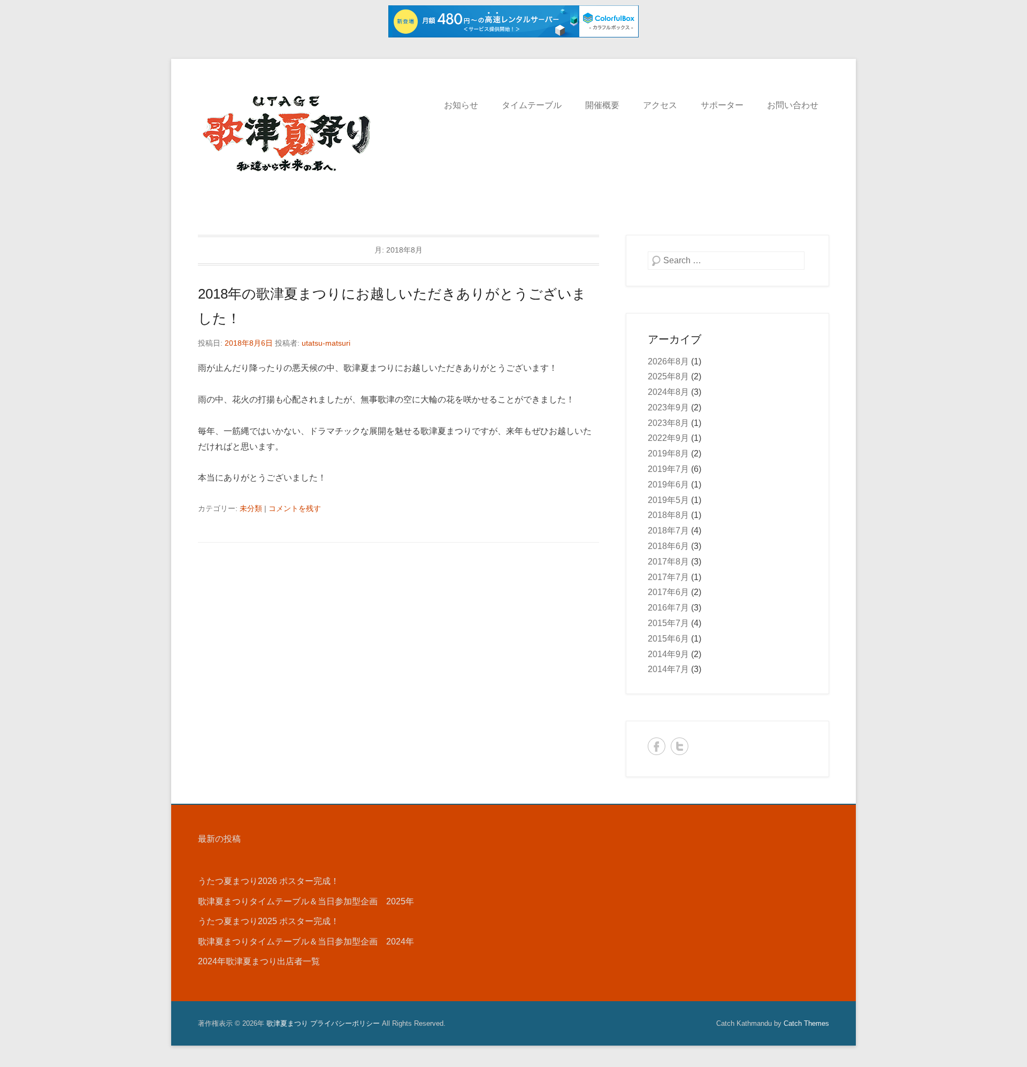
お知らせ (461, 105)
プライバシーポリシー (345, 1023)
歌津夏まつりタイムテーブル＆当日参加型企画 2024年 (306, 941)
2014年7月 (668, 669)
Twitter (679, 746)
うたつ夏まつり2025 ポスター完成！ (268, 921)
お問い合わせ (792, 105)
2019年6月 (668, 484)
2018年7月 (668, 530)
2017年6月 (668, 592)
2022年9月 (668, 438)
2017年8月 (668, 561)
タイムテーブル (532, 105)
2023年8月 (668, 423)
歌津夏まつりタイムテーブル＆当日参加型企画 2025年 (306, 901)
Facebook (656, 746)
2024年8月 (668, 392)
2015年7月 (668, 623)
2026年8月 (668, 361)
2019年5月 (668, 500)
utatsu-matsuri (326, 343)
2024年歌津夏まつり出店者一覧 (259, 961)
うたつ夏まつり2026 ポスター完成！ (268, 881)
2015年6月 (668, 638)
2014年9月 (668, 654)
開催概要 (602, 105)
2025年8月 (668, 376)
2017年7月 (668, 577)
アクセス (660, 105)
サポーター (722, 105)
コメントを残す (295, 508)
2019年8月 (668, 453)
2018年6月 (668, 546)
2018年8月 (668, 515)
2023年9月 (668, 407)
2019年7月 (668, 469)
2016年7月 (668, 607)
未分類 (251, 508)
